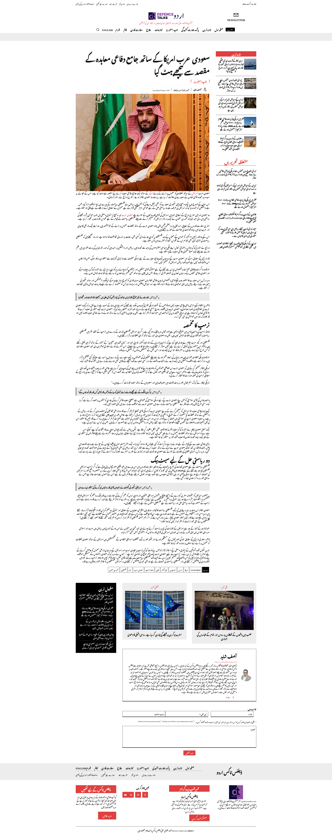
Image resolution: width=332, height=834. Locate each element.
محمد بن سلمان (113, 570)
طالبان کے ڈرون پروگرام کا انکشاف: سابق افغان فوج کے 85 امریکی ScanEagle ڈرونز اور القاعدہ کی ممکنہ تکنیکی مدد (231, 143)
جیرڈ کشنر (164, 570)
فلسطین (123, 570)
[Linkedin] (229, 696)
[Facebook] (150, 89)
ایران (180, 570)
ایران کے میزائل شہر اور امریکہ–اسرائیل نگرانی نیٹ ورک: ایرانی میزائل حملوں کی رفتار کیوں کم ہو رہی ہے (231, 104)
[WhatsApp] (132, 89)
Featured (195, 570)
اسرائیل (195, 193)
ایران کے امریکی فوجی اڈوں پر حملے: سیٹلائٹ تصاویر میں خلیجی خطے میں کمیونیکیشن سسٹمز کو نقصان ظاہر (236, 244)
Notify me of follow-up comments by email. (177, 721)
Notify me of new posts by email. (149, 721)
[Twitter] (144, 89)
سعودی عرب (127, 214)
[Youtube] (125, 795)
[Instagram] (138, 795)
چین (157, 570)
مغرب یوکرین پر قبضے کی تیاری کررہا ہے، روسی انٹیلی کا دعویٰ (155, 634)
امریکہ (151, 193)
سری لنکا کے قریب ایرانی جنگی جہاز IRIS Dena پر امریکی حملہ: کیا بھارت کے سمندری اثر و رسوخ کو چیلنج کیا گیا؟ (231, 66)
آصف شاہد (197, 89)
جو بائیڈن (173, 570)
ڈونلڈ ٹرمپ (149, 570)
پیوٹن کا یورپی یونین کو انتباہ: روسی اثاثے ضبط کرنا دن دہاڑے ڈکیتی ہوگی (96, 635)
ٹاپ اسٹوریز (200, 81)
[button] (98, 29)
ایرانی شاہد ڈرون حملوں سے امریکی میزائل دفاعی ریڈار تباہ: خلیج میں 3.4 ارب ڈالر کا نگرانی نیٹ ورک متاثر (231, 85)
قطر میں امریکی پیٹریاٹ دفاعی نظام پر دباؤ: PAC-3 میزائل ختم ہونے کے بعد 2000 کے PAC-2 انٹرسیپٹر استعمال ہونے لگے (231, 124)
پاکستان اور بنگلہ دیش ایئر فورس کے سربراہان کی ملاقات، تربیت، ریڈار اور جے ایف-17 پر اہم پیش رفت (96, 624)
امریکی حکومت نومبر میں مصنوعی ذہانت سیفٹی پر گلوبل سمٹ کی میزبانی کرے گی (97, 645)
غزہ (130, 570)
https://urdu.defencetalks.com (226, 661)
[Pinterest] (138, 89)
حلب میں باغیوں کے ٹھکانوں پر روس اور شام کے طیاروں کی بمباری (224, 636)
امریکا (186, 570)
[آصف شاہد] (206, 89)
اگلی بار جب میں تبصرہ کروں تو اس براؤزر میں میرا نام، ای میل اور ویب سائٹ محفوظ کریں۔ (225, 722)
